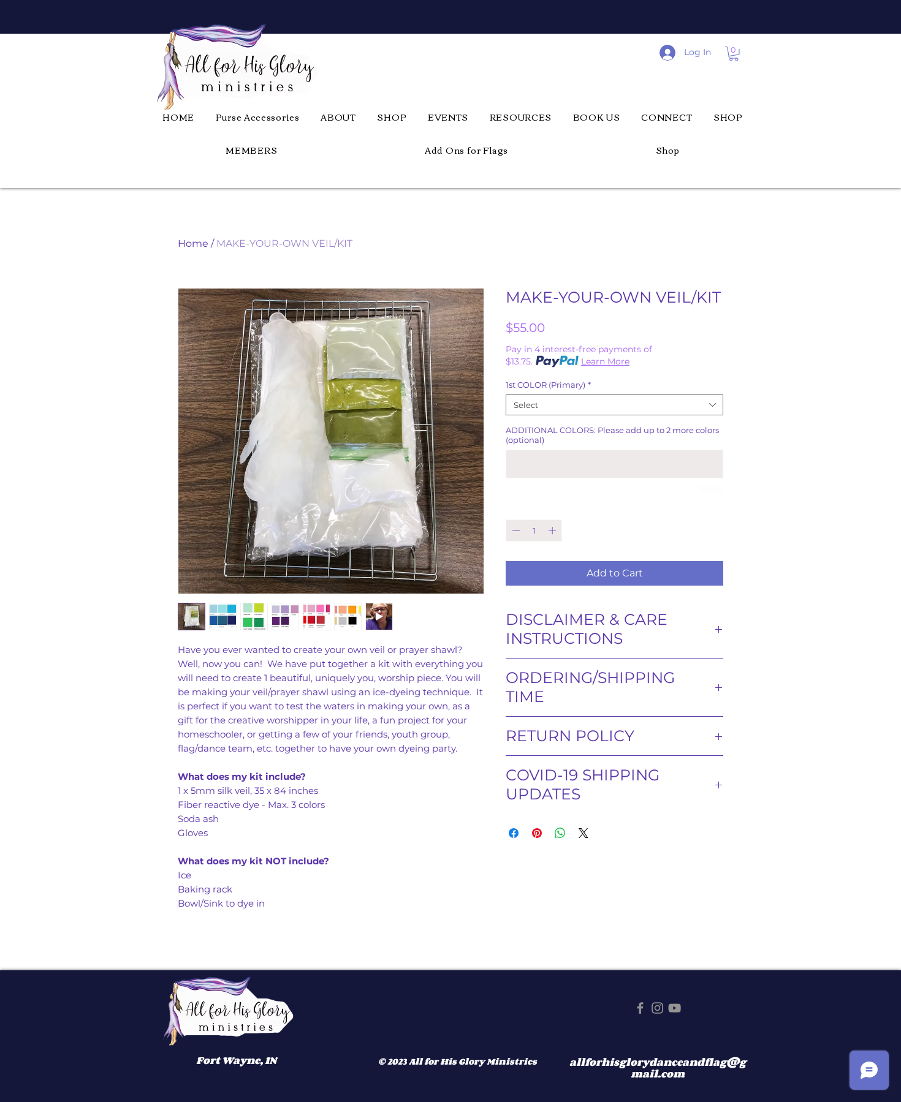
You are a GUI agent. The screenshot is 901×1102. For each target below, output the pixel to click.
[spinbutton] (534, 530)
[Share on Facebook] (513, 833)
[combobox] (614, 404)
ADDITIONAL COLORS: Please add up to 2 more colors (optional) (612, 435)
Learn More (605, 361)
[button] (733, 54)
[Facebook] (640, 1008)
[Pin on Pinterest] (537, 833)
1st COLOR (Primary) (548, 385)
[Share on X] (583, 833)
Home (193, 243)
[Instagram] (657, 1008)
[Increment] (553, 530)
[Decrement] (515, 530)
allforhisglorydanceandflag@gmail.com (657, 1068)
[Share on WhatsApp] (560, 833)
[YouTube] (674, 1008)
